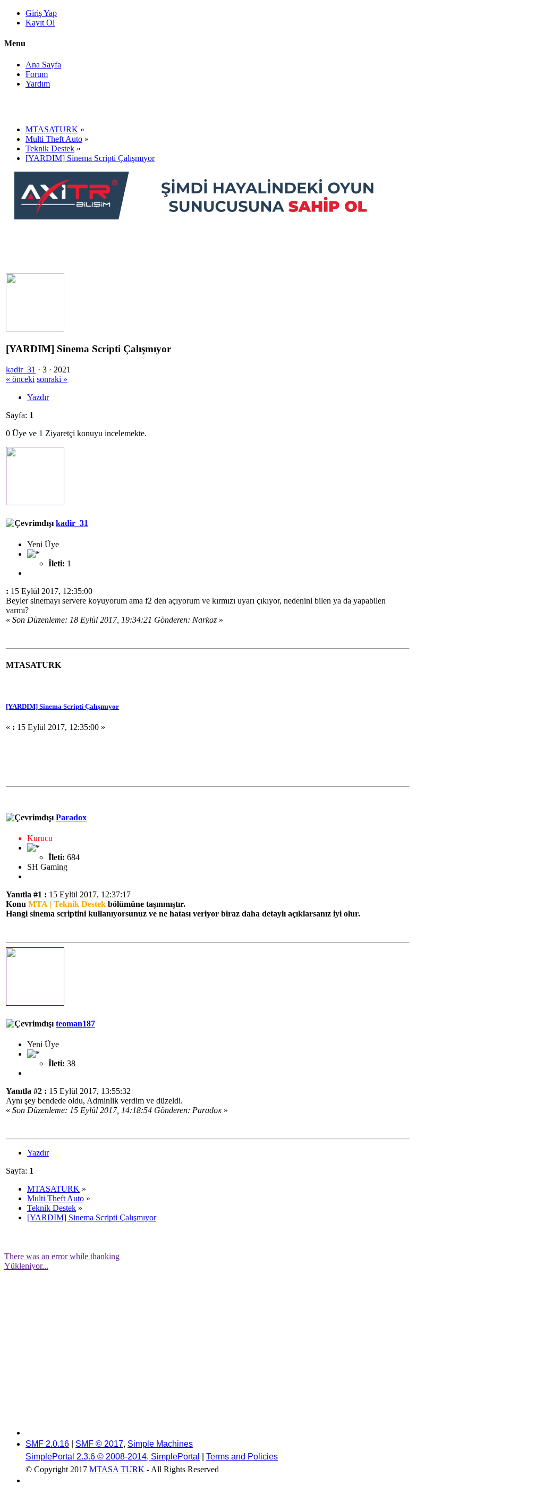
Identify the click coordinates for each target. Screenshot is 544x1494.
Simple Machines (160, 1443)
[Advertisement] (207, 245)
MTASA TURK (116, 1469)
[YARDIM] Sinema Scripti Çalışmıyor (62, 706)
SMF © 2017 (99, 1443)
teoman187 (75, 1023)
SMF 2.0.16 (47, 1443)
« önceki (20, 379)
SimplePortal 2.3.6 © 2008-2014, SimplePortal (113, 1456)
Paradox (71, 817)
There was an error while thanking (62, 1256)
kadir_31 (21, 369)
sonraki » (52, 379)
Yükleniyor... (26, 1265)
